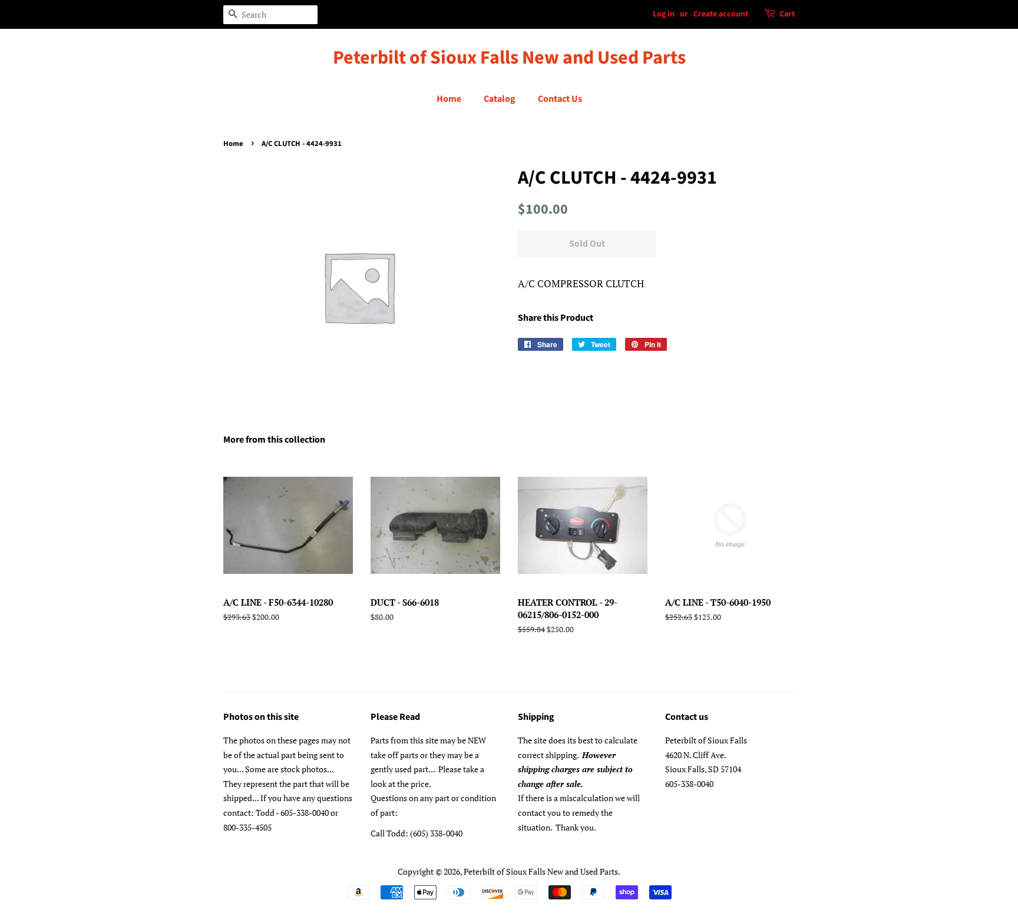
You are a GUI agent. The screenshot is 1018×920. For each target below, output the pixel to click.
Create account (720, 14)
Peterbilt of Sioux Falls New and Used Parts (509, 58)
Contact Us (560, 98)
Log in (664, 14)
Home (449, 98)
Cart (787, 14)
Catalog (499, 98)
